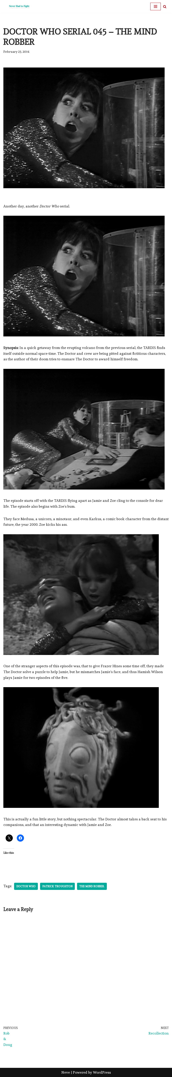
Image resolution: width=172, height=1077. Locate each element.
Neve (65, 1072)
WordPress (102, 1072)
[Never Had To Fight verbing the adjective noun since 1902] (16, 6)
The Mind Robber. (92, 886)
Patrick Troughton (57, 886)
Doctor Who (26, 886)
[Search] (164, 6)
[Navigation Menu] (155, 6)
